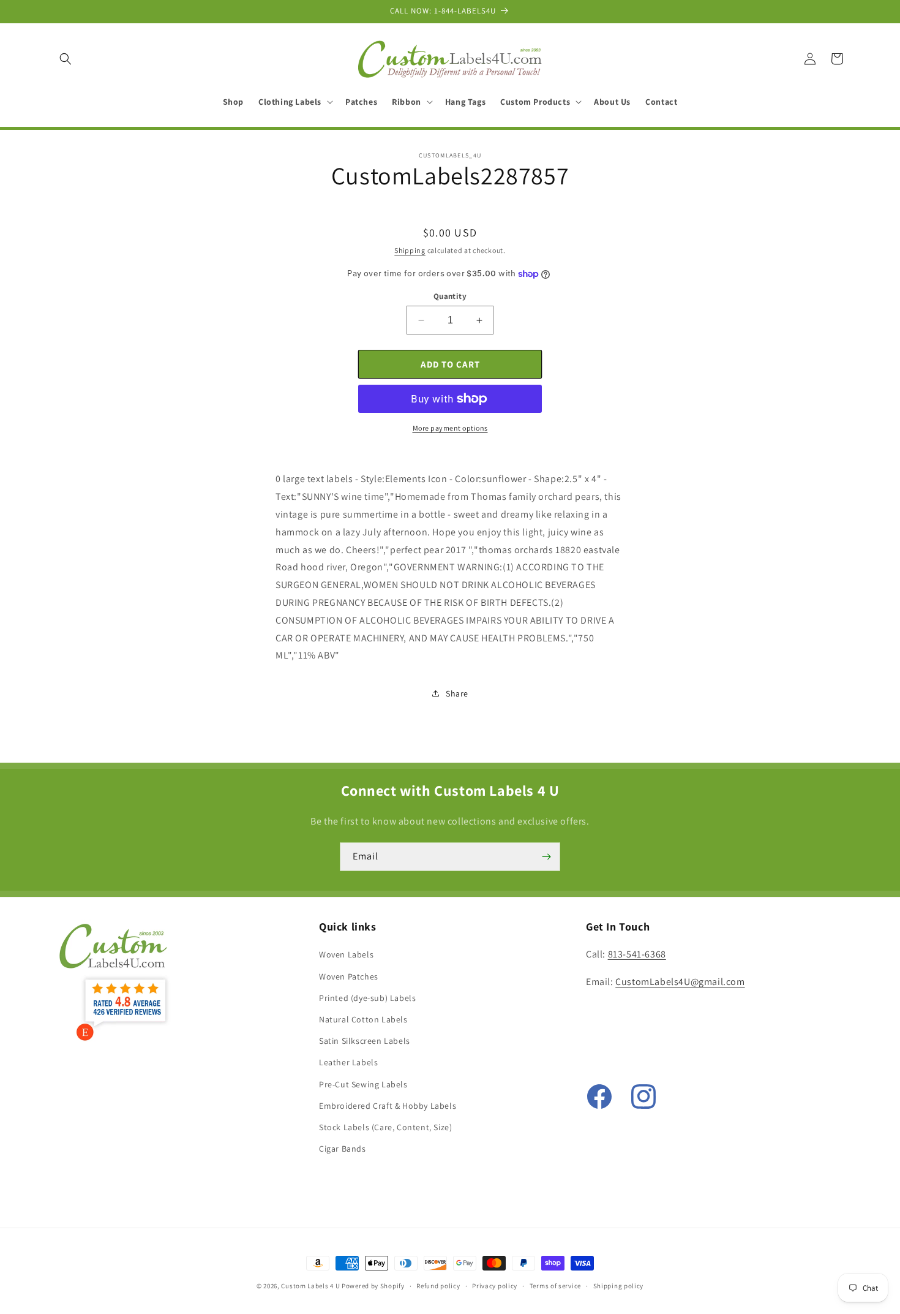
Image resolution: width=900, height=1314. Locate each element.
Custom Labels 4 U (310, 1286)
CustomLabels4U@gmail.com (679, 982)
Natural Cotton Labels (363, 1019)
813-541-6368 (637, 954)
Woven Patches (348, 976)
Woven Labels (346, 955)
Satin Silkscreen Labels (364, 1040)
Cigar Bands (342, 1148)
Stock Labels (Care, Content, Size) (385, 1127)
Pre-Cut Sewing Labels (363, 1084)
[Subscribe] (546, 856)
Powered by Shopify (373, 1286)
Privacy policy (494, 1285)
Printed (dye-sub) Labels (367, 997)
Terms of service (555, 1285)
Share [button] (457, 693)
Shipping (410, 250)
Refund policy (438, 1285)
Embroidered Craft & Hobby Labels (387, 1105)
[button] (65, 58)
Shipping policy (618, 1285)
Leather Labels (348, 1062)
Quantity (450, 296)
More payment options (450, 427)
